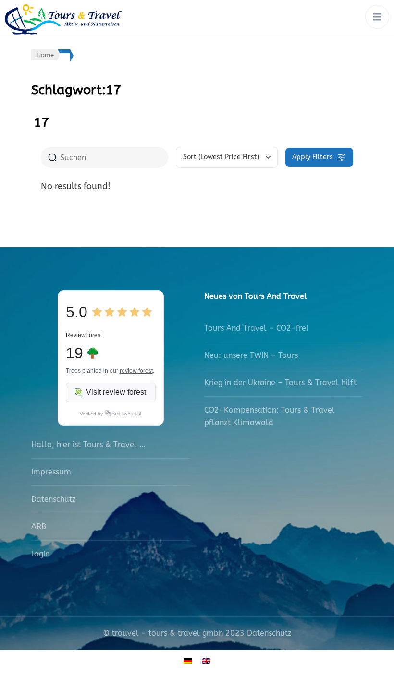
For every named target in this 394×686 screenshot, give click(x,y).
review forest (136, 370)
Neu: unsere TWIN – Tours (251, 355)
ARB (38, 526)
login (40, 553)
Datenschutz (53, 499)
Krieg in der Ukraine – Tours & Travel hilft (280, 382)
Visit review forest (116, 392)
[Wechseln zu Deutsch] (188, 661)
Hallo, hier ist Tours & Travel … (88, 444)
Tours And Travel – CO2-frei (256, 327)
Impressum (51, 471)
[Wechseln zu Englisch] (206, 661)
